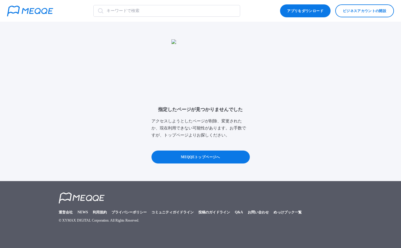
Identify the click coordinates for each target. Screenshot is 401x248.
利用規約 (100, 212)
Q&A (239, 212)
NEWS (82, 212)
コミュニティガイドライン (172, 212)
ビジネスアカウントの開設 (364, 11)
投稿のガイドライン (214, 212)
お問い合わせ (258, 212)
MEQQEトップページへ (200, 157)
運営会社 (66, 212)
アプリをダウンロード (305, 11)
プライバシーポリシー (129, 212)
